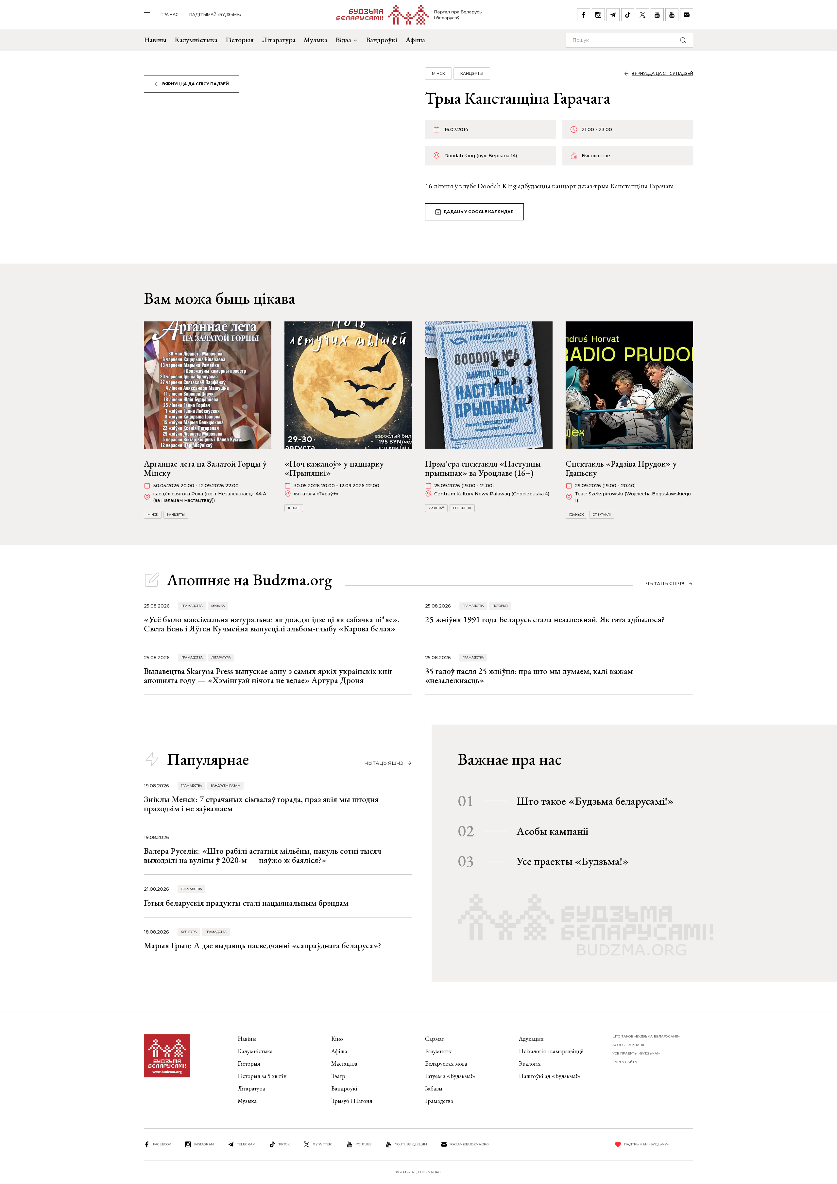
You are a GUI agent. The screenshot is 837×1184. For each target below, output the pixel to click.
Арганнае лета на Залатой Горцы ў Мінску (205, 468)
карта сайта (624, 1062)
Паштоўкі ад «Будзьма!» (550, 1076)
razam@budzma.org (469, 1144)
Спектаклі (462, 508)
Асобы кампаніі (552, 831)
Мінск (438, 73)
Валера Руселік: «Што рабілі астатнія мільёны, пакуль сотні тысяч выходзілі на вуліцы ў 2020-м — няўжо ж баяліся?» (262, 855)
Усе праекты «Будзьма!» (573, 861)
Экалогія (530, 1063)
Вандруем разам (225, 785)
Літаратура (279, 39)
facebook (162, 1144)
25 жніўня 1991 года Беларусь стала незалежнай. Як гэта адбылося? (545, 619)
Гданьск (576, 514)
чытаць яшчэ (665, 584)
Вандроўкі (381, 39)
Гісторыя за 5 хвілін (262, 1076)
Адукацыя (531, 1038)
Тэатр (338, 1076)
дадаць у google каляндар (478, 211)
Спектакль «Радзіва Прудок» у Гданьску (621, 468)
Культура (189, 932)
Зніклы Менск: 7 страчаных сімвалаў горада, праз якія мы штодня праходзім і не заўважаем (261, 804)
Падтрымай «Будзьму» (215, 14)
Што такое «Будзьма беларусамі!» (595, 801)
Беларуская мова (446, 1063)
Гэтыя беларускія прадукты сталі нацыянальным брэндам (246, 902)
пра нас (170, 14)
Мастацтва (344, 1063)
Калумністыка (196, 39)
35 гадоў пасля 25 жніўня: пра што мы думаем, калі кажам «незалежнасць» (529, 675)
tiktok (284, 1144)
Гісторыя (240, 39)
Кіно (337, 1038)
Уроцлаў (436, 508)
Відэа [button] (343, 39)
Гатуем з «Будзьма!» (450, 1076)
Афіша (415, 39)
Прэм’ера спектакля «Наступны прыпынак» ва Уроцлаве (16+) (483, 468)
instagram (204, 1144)
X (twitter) (323, 1144)
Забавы (433, 1088)
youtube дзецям (411, 1144)
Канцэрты (471, 73)
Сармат (434, 1038)
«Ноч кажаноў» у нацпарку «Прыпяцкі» (334, 468)
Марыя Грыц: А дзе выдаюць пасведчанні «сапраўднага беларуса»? (262, 945)
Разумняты (438, 1051)
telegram (246, 1144)
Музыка (315, 39)
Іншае (293, 508)
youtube (364, 1144)
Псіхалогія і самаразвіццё (551, 1051)
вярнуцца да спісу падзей (195, 83)
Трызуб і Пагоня (351, 1101)
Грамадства (192, 606)
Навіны (155, 39)
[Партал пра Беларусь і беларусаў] (409, 15)
